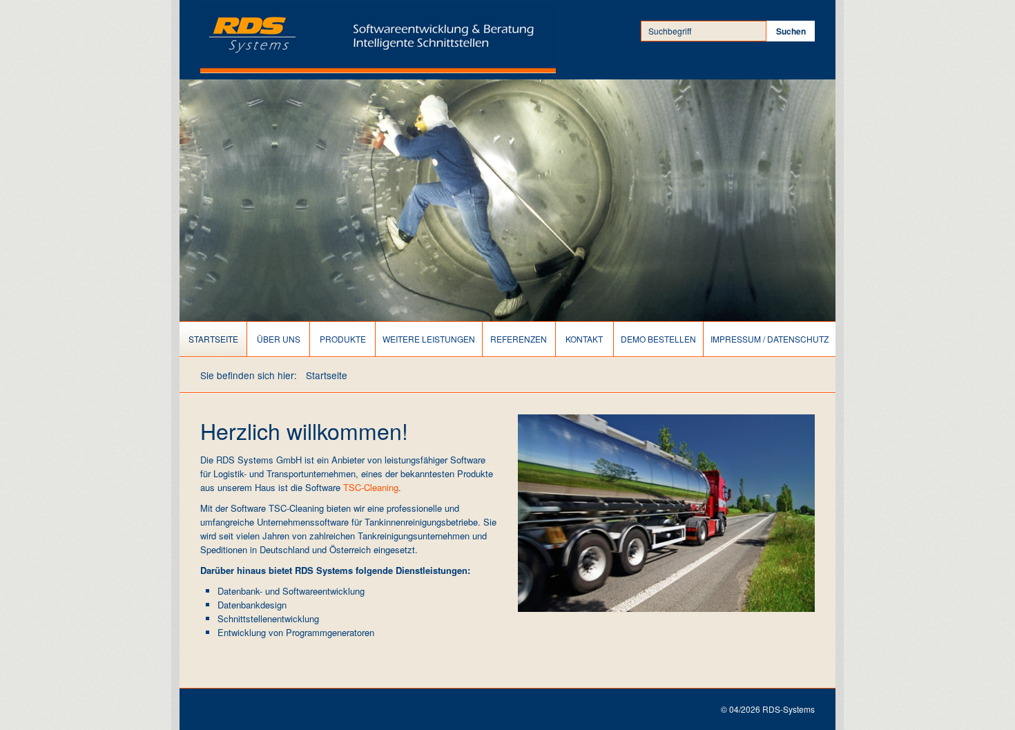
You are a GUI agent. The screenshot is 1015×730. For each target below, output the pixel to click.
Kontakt (584, 339)
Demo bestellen (658, 339)
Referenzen (518, 339)
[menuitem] (213, 339)
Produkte (343, 339)
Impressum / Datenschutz (769, 339)
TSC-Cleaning (370, 487)
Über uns (278, 339)
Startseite (213, 339)
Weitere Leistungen (429, 339)
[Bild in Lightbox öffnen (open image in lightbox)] (666, 513)
